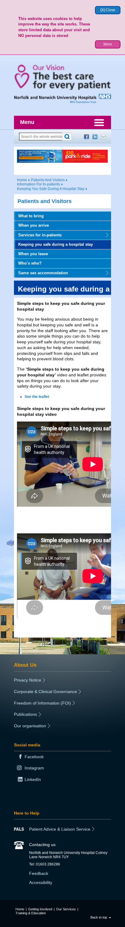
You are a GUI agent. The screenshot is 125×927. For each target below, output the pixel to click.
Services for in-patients (38, 235)
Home (22, 180)
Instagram (34, 767)
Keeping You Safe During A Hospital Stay (50, 189)
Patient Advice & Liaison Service (59, 829)
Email (103, 136)
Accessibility (40, 882)
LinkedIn (95, 136)
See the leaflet (37, 397)
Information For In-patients (38, 184)
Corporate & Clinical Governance (45, 691)
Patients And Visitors (48, 180)
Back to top (98, 917)
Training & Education (30, 913)
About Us (25, 665)
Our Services (66, 909)
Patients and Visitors (45, 201)
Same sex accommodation (41, 273)
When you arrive (33, 225)
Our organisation (30, 725)
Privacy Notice (27, 680)
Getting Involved (40, 909)
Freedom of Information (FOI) (42, 703)
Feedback (38, 873)
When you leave (33, 254)
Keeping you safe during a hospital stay (55, 244)
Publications (25, 714)
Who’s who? (30, 263)
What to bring (31, 216)
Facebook (86, 136)
